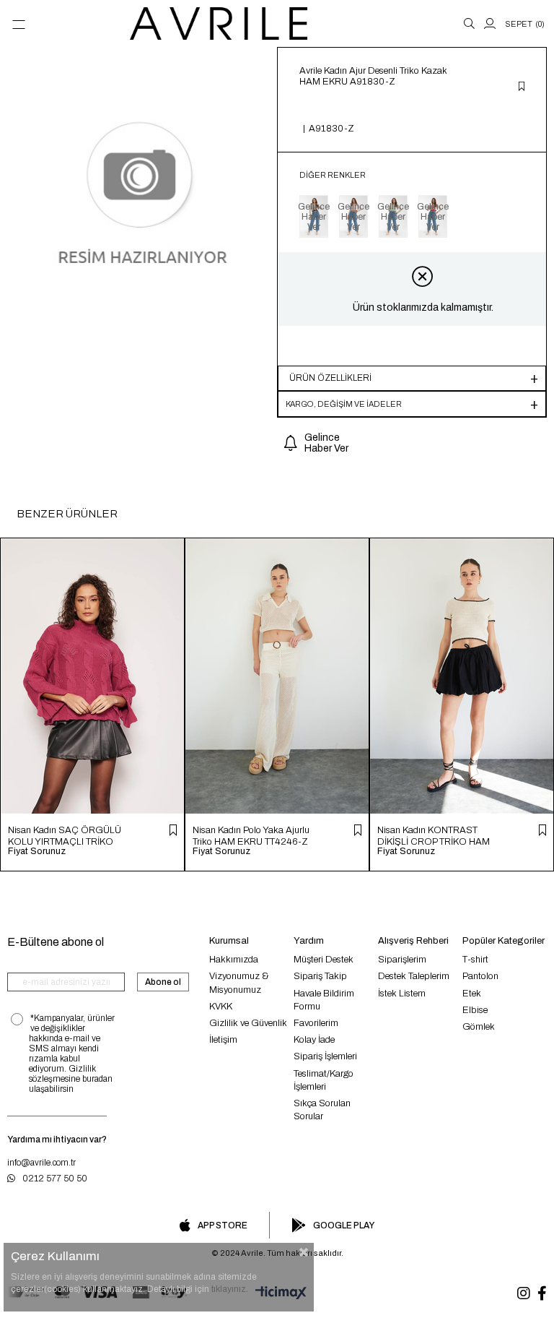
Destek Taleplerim (413, 976)
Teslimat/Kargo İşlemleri (323, 1080)
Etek (471, 993)
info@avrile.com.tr (41, 1162)
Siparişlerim (402, 960)
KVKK (220, 1006)
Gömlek (478, 1027)
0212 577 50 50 (54, 1178)
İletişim (223, 1040)
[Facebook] (542, 1293)
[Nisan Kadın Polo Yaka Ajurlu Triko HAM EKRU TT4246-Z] (277, 676)
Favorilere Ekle (173, 830)
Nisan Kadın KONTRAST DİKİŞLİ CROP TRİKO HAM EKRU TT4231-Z (433, 835)
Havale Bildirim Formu (324, 1000)
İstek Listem (402, 993)
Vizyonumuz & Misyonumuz (239, 982)
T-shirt (475, 960)
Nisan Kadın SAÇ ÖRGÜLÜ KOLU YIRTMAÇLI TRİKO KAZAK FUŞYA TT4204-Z (64, 835)
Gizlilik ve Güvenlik (248, 1023)
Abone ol (163, 982)
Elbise (475, 1010)
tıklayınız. (229, 1289)
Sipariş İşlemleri (325, 1056)
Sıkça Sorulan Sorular (322, 1109)
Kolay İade (314, 1040)
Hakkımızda (233, 960)
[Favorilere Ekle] (521, 87)
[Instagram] (523, 1293)
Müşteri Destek (323, 960)
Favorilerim (316, 1023)
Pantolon (480, 976)
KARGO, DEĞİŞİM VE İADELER (344, 404)
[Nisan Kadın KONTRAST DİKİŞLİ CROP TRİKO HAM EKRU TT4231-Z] (461, 676)
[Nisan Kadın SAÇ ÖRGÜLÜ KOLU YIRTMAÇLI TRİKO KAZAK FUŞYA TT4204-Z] (92, 676)
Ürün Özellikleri (330, 378)
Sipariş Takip (320, 976)
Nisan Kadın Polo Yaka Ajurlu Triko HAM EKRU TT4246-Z (251, 835)
